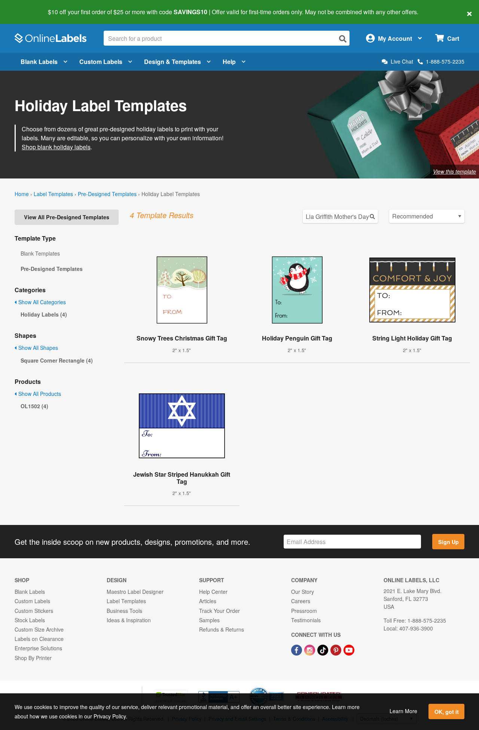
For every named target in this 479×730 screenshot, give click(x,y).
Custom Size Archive (39, 629)
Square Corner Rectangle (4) (57, 360)
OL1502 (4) (34, 406)
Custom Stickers (34, 610)
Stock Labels (30, 620)
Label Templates (53, 194)
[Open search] (343, 39)
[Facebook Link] (297, 649)
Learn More (403, 711)
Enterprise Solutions (38, 648)
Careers (300, 601)
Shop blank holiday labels (56, 147)
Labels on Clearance (39, 638)
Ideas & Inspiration (129, 620)
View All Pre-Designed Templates (66, 217)
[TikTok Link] (323, 649)
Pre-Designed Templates (107, 194)
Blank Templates (40, 253)
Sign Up (448, 542)
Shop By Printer (33, 658)
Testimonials (306, 620)
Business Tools (124, 610)
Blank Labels (39, 61)
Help (229, 61)
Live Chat (402, 61)
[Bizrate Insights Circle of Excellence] (281, 687)
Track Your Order (219, 610)
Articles (207, 601)
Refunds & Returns (221, 629)
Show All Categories (41, 302)
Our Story (302, 591)
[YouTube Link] (349, 649)
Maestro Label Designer (135, 591)
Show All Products (39, 393)
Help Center (213, 591)
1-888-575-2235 (445, 61)
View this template (454, 171)
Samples (209, 620)
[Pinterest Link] (336, 649)
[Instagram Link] (310, 649)
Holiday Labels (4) (44, 314)
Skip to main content (27, 6)
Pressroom (304, 610)
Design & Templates (172, 61)
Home (22, 194)
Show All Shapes (37, 347)
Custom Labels (100, 61)
